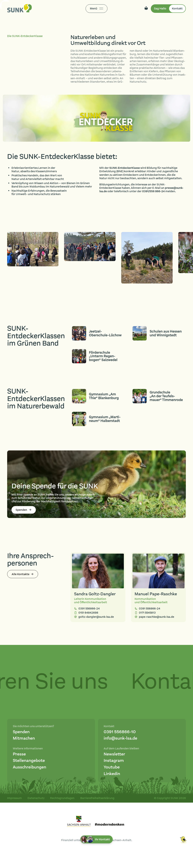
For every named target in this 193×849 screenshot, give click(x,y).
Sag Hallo (160, 8)
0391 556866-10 (120, 732)
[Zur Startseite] (19, 8)
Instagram (114, 760)
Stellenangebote (29, 760)
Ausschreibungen (29, 767)
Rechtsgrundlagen (62, 798)
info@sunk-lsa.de (120, 738)
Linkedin (112, 773)
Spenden (21, 732)
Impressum (14, 798)
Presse (19, 754)
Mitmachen (24, 738)
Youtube (112, 767)
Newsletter (114, 754)
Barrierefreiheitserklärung (97, 798)
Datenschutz (36, 798)
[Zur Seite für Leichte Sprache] (146, 8)
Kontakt (177, 8)
